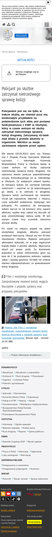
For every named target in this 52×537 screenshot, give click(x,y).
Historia (22, 401)
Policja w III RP (9, 401)
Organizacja (33, 397)
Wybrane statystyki (11, 428)
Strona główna (8, 52)
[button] (46, 25)
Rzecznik (7, 479)
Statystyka (6, 419)
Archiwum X (8, 376)
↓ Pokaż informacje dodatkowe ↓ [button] (26, 355)
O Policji (5, 388)
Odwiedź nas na (8, 493)
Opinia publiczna (36, 431)
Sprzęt (32, 401)
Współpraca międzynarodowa (34, 404)
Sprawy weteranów (39, 479)
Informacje (7, 424)
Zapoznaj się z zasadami (10, 526)
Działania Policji (9, 367)
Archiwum (34, 469)
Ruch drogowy (22, 376)
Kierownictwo (20, 393)
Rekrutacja (26, 455)
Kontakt (5, 473)
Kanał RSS (3, 493)
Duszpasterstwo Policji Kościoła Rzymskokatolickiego (17, 409)
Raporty (22, 431)
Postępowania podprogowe (15, 469)
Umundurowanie (10, 404)
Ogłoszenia (36, 451)
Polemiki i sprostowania (13, 383)
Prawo (4, 436)
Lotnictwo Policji (21, 380)
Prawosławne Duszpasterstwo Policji (19, 414)
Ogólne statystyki (23, 424)
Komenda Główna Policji (14, 397)
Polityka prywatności (9, 531)
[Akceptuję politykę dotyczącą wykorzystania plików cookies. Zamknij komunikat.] (48, 2)
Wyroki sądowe (35, 441)
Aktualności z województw (27, 372)
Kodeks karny (29, 428)
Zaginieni (7, 380)
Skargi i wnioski (21, 479)
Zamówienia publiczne (11, 460)
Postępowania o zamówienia (16, 465)
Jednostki (7, 393)
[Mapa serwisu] (8, 24)
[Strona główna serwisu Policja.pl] (3, 24)
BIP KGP (38, 494)
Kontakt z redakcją (8, 510)
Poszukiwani (38, 376)
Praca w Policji (8, 446)
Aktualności (22, 52)
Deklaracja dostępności (36, 510)
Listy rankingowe (10, 455)
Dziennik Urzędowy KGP (14, 441)
